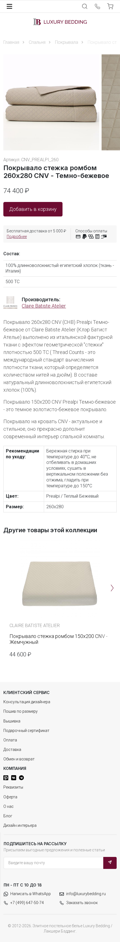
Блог (7, 816)
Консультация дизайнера (26, 702)
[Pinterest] (5, 777)
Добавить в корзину (33, 209)
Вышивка (11, 721)
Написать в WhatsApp (30, 894)
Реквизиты (13, 787)
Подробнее (17, 236)
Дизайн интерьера (20, 825)
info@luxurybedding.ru (86, 894)
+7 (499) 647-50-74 (27, 902)
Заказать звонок (82, 903)
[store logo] (60, 21)
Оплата (10, 740)
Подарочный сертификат (26, 730)
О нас (8, 806)
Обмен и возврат (19, 759)
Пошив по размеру (20, 711)
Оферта (10, 797)
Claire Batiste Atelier (44, 306)
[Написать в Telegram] (21, 777)
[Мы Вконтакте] (13, 777)
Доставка (12, 749)
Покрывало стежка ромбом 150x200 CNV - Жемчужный (58, 639)
